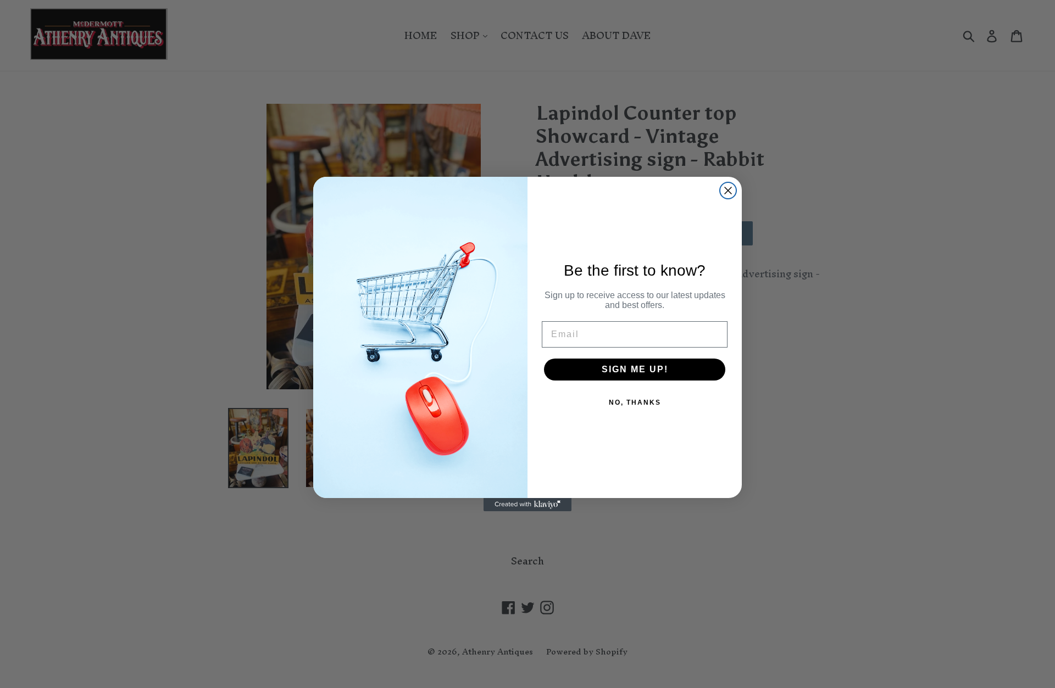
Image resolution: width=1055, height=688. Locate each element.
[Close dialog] (728, 190)
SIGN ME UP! (635, 369)
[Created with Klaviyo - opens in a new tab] (527, 504)
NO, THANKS (635, 402)
